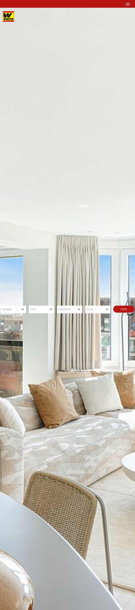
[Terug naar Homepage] (7, 16)
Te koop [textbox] (7, 309)
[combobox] (13, 309)
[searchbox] (41, 309)
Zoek (123, 309)
